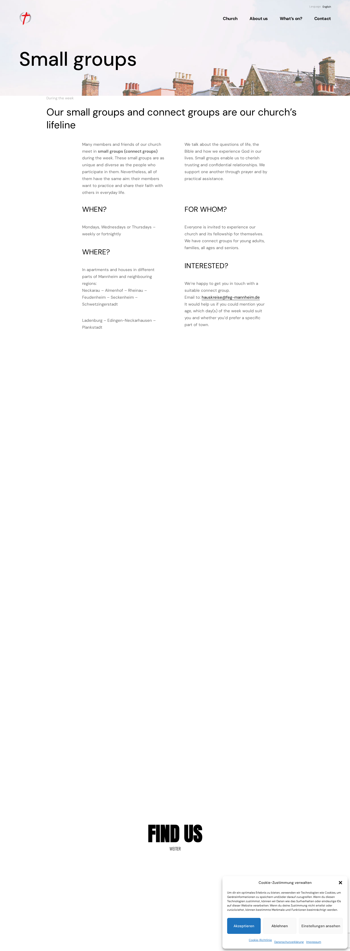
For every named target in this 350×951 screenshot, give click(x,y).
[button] (340, 882)
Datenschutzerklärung (289, 942)
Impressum (313, 942)
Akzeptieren (244, 926)
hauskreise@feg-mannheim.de (231, 297)
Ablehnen (279, 926)
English (327, 6)
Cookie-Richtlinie (260, 940)
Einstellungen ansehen (320, 926)
